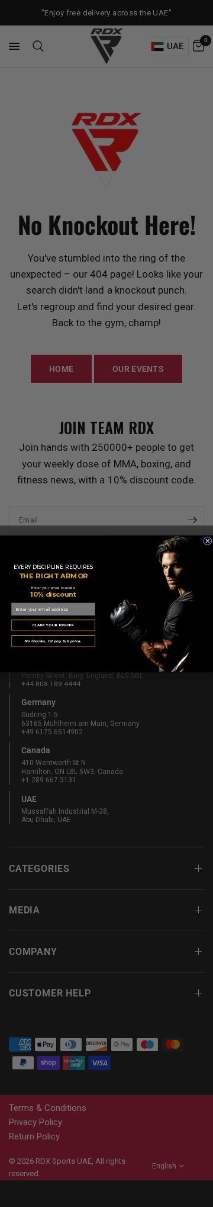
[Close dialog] (208, 540)
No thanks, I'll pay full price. (53, 641)
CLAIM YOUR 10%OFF (54, 625)
